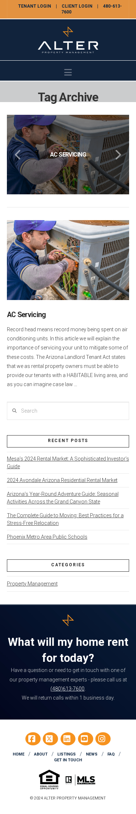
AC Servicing (26, 315)
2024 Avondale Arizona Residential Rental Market (62, 480)
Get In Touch (68, 760)
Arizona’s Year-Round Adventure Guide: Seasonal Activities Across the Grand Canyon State (63, 498)
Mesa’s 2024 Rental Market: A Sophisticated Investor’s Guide (68, 462)
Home (18, 754)
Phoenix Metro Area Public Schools (47, 537)
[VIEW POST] (68, 260)
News (92, 754)
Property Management (32, 584)
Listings (66, 754)
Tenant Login (34, 6)
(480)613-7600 (67, 689)
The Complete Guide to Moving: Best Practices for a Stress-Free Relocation (65, 519)
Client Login (77, 6)
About (41, 754)
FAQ (111, 754)
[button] (68, 72)
